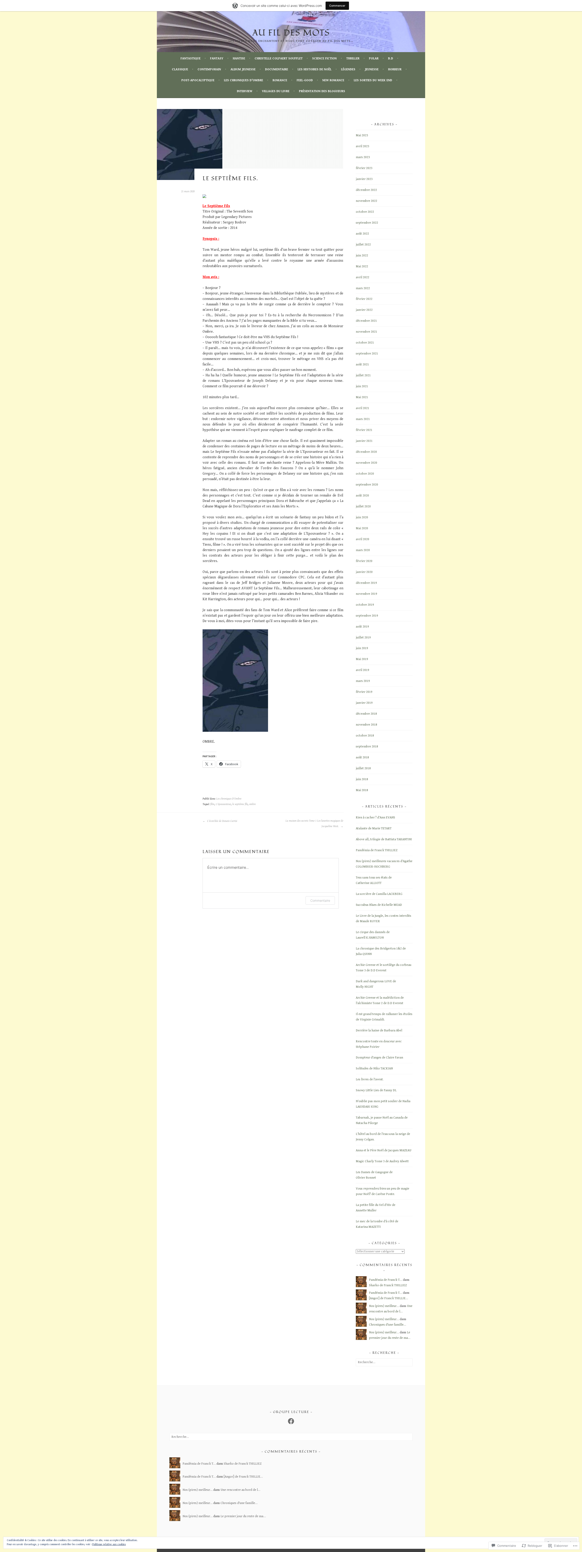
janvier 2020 (364, 572)
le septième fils (240, 804)
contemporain (209, 69)
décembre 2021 (366, 321)
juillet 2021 (363, 375)
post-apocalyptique (197, 80)
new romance (333, 80)
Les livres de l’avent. (370, 1079)
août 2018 (362, 757)
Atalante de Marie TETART (373, 828)
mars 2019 (363, 681)
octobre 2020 (365, 474)
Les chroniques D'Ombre (228, 798)
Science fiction (324, 58)
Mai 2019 (362, 659)
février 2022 (364, 299)
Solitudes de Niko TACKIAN (374, 1068)
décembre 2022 (366, 190)
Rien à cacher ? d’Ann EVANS (375, 817)
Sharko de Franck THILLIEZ (388, 1285)
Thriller (352, 58)
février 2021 (364, 430)
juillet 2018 (363, 768)
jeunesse (372, 69)
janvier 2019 (364, 703)
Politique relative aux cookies (109, 1544)
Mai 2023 (362, 135)
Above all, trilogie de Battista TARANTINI (384, 839)
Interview (244, 91)
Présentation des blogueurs (322, 91)
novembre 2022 (366, 201)
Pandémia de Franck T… (385, 1280)
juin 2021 (362, 386)
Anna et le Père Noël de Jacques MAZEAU (383, 1150)
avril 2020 (362, 539)
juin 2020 (362, 517)
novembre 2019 (366, 594)
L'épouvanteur (223, 804)
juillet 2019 (363, 637)
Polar (374, 58)
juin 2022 (362, 255)
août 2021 (362, 364)
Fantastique (191, 58)
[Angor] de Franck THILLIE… (388, 1298)
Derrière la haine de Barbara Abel (379, 1030)
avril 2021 (362, 408)
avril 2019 (362, 670)
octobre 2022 (365, 212)
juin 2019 (362, 648)
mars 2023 (363, 157)
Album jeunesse (243, 69)
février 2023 (364, 168)
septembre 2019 (367, 616)
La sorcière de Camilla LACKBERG (379, 894)
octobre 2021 (365, 342)
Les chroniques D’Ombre (243, 80)
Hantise (239, 58)
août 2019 (362, 626)
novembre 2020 (366, 463)
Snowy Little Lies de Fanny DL (376, 1090)
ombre (252, 804)
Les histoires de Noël (314, 69)
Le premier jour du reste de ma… (243, 1516)
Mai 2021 (362, 397)
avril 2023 (362, 146)
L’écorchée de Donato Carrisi (221, 821)
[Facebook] (291, 1421)
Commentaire (320, 900)
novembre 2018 (366, 725)
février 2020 (364, 561)
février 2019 (364, 692)
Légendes (348, 69)
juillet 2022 (363, 244)
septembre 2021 (367, 353)
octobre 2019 (365, 605)
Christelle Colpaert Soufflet (279, 58)
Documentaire (276, 69)
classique (180, 69)
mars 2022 (363, 288)
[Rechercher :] (384, 1362)
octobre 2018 (365, 735)
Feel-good (305, 80)
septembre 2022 (367, 223)
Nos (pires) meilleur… (384, 1306)
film (212, 804)
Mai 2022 (362, 266)
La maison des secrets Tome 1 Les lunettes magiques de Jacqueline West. (314, 823)
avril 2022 (362, 277)
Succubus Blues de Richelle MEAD (379, 905)
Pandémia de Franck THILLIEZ (376, 850)
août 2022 (362, 233)
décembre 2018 (366, 714)
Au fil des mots (291, 33)
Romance (280, 80)
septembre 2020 (367, 484)
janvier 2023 (364, 179)
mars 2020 (363, 550)
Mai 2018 (362, 790)
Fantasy (216, 58)
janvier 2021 (364, 441)
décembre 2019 (366, 583)
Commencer (337, 5)
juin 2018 (362, 779)
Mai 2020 (362, 528)
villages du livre (275, 91)
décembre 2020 (366, 452)
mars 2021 (363, 419)
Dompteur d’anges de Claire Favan (379, 1057)
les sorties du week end (373, 80)
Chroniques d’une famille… (387, 1325)
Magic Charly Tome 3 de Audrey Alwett (382, 1161)
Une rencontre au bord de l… (240, 1490)
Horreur (394, 69)
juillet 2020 (363, 506)
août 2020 (362, 495)
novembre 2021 (366, 332)
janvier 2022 (364, 310)
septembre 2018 (367, 746)
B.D (390, 58)
